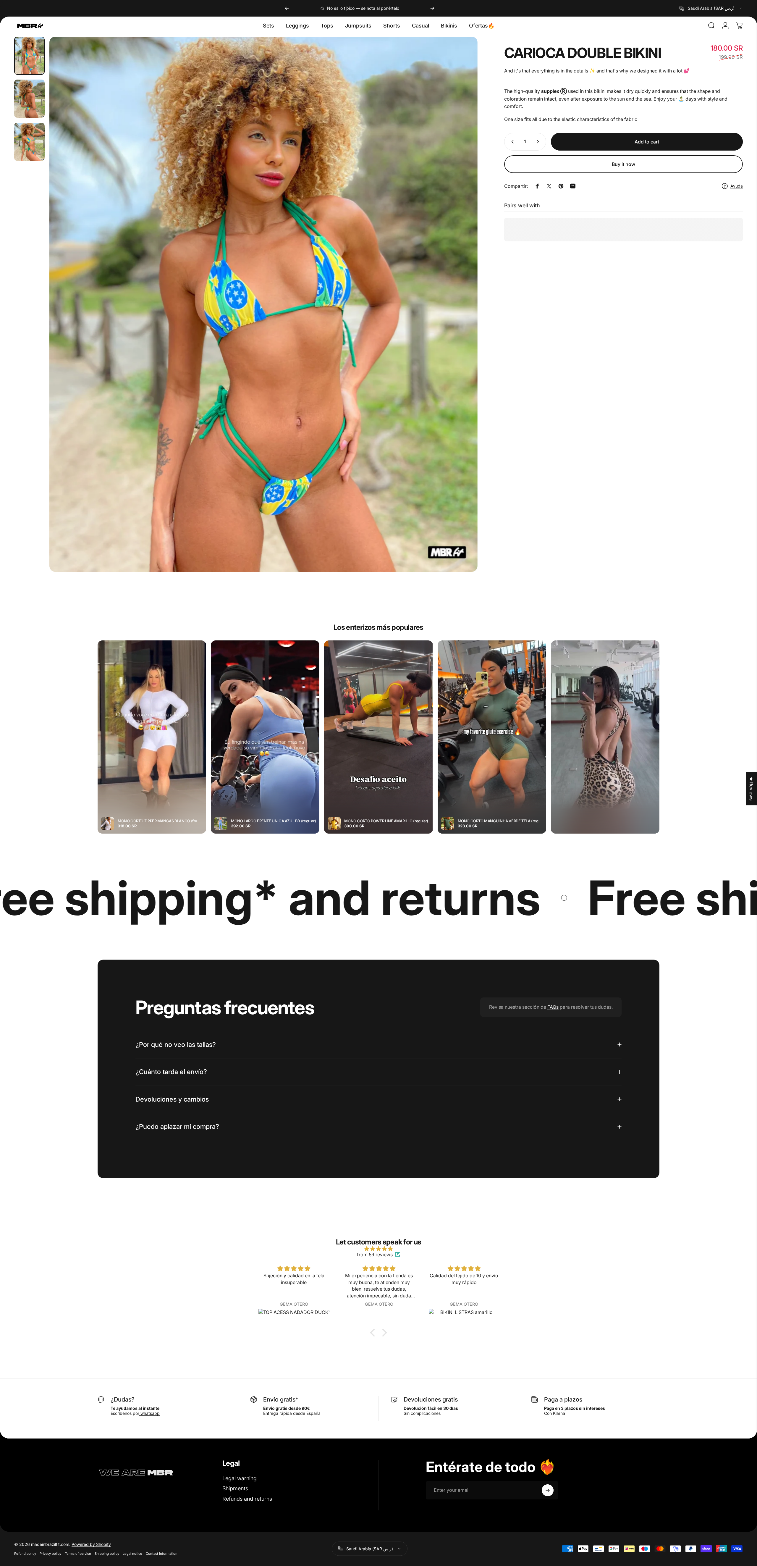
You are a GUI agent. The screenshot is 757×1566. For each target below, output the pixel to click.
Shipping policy (107, 1554)
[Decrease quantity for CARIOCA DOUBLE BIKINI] (511, 141)
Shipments (235, 1488)
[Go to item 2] (29, 99)
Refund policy (25, 1554)
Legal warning (239, 1478)
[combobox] (711, 8)
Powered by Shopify (91, 1544)
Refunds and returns (247, 1499)
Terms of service (78, 1554)
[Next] (432, 8)
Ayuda (736, 185)
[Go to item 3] (29, 142)
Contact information (161, 1554)
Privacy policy (50, 1554)
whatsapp (149, 1413)
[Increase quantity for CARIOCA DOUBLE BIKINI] (539, 141)
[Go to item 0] (29, 56)
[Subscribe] (548, 1490)
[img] (378, 1249)
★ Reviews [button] (751, 788)
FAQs (553, 1007)
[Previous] (286, 8)
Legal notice (132, 1554)
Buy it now (623, 164)
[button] (374, 1332)
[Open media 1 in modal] (263, 304)
